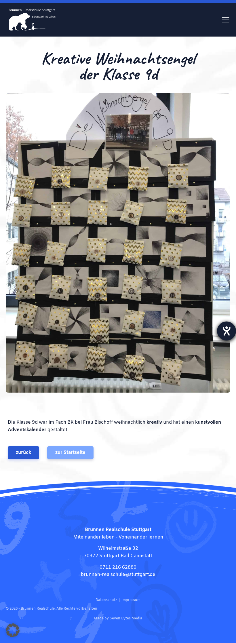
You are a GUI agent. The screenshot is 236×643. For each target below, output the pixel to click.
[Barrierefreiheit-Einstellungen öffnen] (226, 331)
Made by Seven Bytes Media (118, 618)
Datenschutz (106, 600)
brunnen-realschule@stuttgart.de (118, 575)
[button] (12, 630)
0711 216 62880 (118, 567)
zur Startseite (70, 453)
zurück (23, 453)
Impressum (130, 600)
